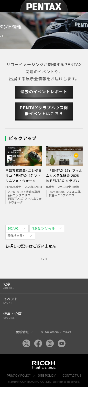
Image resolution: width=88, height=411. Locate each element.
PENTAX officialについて (54, 332)
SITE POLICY (47, 375)
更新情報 (22, 332)
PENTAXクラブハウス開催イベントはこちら (44, 111)
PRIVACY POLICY (19, 375)
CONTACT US (72, 375)
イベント (10, 300)
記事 (8, 285)
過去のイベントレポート (44, 92)
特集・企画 (12, 315)
